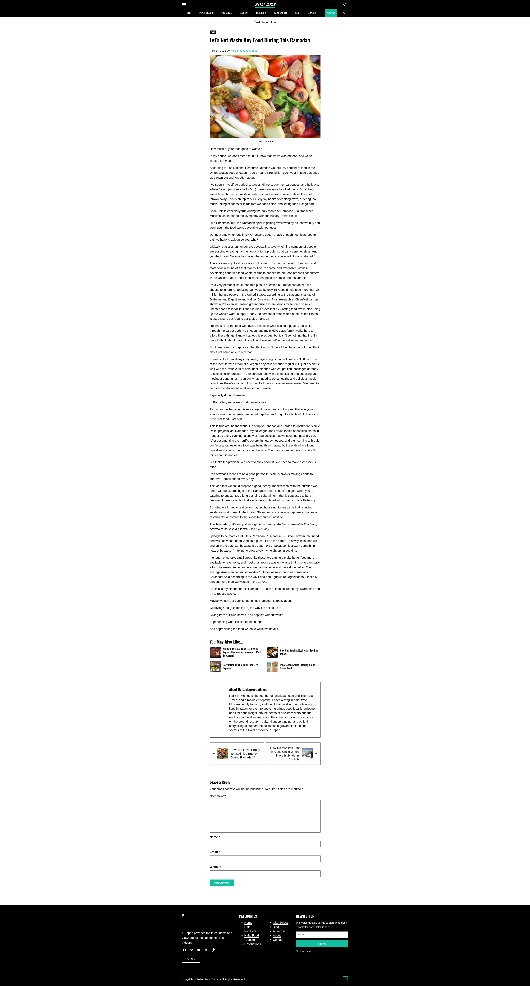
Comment (218, 796)
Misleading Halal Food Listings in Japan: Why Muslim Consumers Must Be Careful (242, 652)
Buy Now (191, 959)
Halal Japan (265, 4)
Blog (276, 927)
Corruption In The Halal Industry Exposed (240, 666)
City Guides (280, 922)
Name (215, 837)
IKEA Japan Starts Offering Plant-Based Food (298, 666)
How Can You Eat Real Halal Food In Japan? (299, 652)
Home (248, 922)
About (277, 935)
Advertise (279, 931)
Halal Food (251, 935)
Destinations (252, 944)
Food (213, 32)
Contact (278, 939)
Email (215, 852)
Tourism (249, 939)
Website (215, 867)
